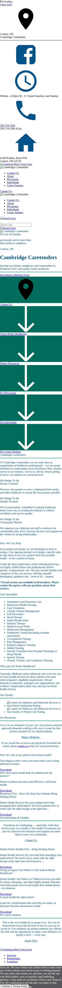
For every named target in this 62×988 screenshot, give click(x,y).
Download (6, 769)
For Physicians (8, 392)
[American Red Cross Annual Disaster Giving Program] (16, 164)
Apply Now (31, 940)
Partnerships (13, 958)
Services (11, 955)
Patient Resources (9, 363)
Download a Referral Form (14, 275)
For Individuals (8, 422)
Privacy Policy (20, 986)
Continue (5, 986)
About (10, 176)
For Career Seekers (10, 451)
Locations (12, 961)
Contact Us (13, 173)
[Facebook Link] (26, 66)
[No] (30, 986)
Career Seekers (15, 185)
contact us (23, 746)
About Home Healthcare (13, 333)
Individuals (13, 182)
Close (6, 4)
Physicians (12, 179)
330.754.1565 (7, 125)
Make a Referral (31, 737)
